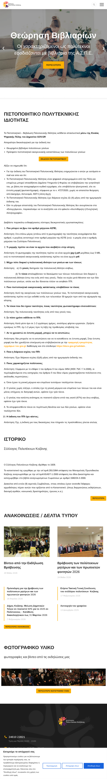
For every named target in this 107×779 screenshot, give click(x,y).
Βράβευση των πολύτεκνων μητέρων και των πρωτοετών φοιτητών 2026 (78, 567)
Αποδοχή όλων (94, 766)
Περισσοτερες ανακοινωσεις (17, 627)
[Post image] (27, 541)
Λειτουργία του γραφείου (73, 605)
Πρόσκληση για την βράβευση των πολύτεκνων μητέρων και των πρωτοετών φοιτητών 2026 (25, 591)
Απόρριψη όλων (72, 766)
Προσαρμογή (51, 766)
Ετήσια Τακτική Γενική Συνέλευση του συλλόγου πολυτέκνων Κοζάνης (79, 590)
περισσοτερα (53, 65)
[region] (53, 763)
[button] (3, 48)
